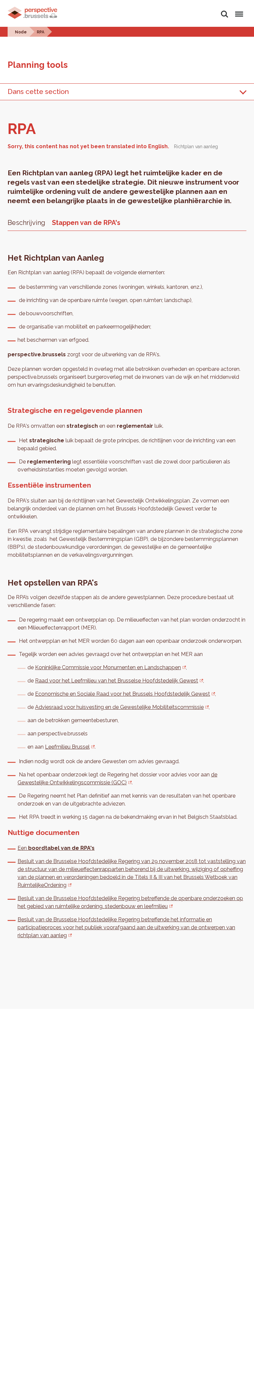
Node (21, 32)
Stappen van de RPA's (86, 223)
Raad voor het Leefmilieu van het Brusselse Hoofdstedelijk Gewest (116, 680)
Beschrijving (26, 223)
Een (56, 848)
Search (224, 10)
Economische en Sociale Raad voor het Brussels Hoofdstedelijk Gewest (122, 694)
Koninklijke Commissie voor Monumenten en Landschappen (108, 667)
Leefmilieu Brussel (67, 747)
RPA (40, 32)
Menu (238, 10)
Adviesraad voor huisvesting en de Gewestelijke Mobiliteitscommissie (119, 707)
